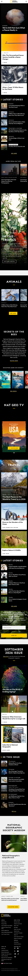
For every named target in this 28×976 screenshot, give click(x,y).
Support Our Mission (18, 938)
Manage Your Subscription (6, 954)
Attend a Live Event (18, 923)
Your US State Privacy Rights (6, 925)
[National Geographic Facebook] (18, 948)
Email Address (5, 624)
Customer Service (4, 950)
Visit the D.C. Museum (18, 932)
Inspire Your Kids (17, 929)
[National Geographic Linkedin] (15, 954)
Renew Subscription (5, 952)
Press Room (16, 942)
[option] (10, 174)
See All (14, 811)
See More (14, 153)
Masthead (16, 940)
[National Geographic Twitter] (15, 951)
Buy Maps (16, 927)
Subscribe (5, 656)
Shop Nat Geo (16, 931)
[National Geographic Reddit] (15, 957)
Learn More (6, 750)
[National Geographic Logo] (6, 916)
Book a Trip (16, 925)
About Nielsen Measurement (7, 932)
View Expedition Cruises (10, 527)
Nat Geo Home (17, 921)
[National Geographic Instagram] (15, 948)
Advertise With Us (17, 944)
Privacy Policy (4, 923)
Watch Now (14, 360)
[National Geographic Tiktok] (18, 954)
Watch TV (16, 934)
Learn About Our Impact (18, 936)
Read (5, 62)
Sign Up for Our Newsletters (6, 957)
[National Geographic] (14, 1)
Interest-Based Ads (5, 930)
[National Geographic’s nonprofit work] (14, 857)
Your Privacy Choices (5, 934)
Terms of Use (3, 921)
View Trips (5, 553)
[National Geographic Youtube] (18, 951)
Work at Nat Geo (4, 955)
